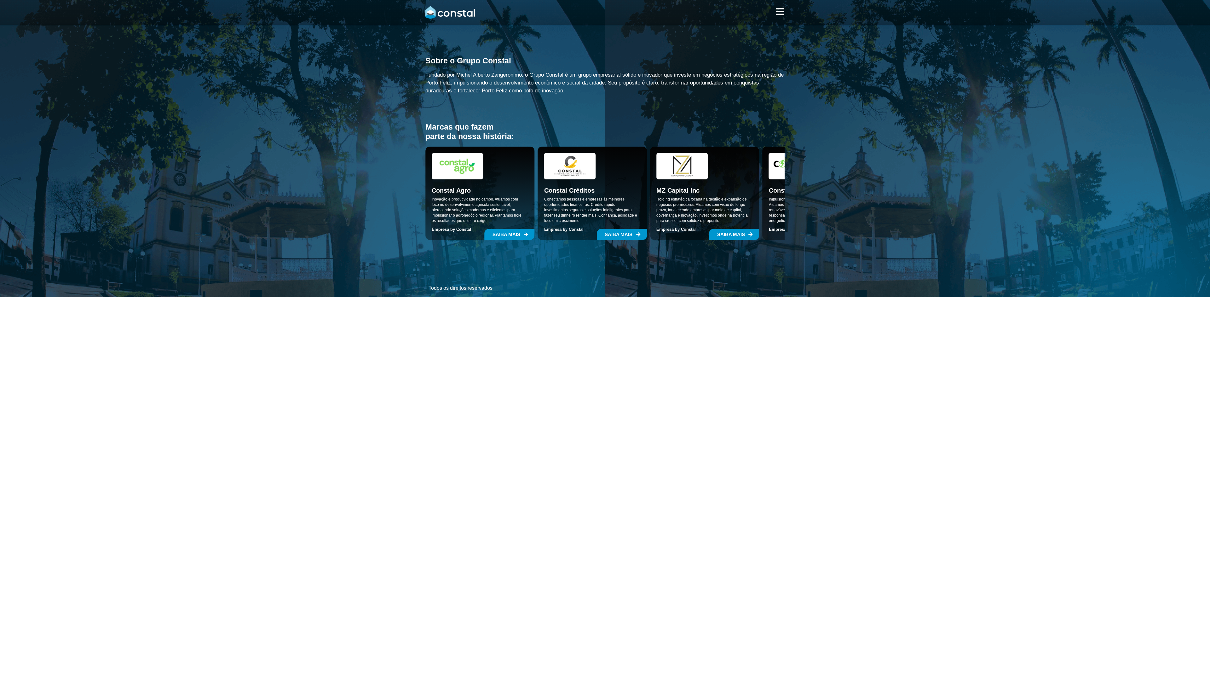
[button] (510, 234)
